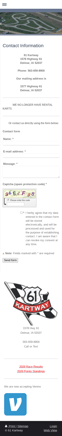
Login (53, 426)
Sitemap (22, 426)
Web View (50, 430)
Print (12, 426)
